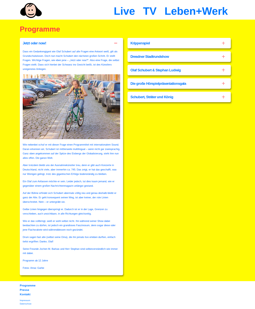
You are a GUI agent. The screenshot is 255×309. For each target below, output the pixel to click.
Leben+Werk (196, 11)
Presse (24, 289)
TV (150, 11)
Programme (28, 285)
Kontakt (25, 294)
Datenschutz (25, 304)
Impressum (25, 300)
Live (124, 11)
